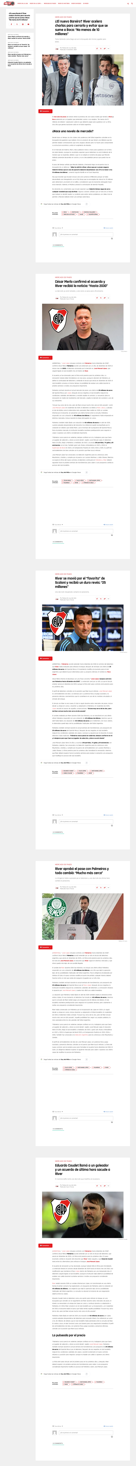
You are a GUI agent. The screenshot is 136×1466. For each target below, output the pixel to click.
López (69, 393)
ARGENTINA (56, 953)
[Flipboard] (22, 24)
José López (66, 363)
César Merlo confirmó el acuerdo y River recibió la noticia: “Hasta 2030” (19, 37)
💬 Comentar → (45, 111)
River (110, 117)
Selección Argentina (81, 1035)
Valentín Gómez (93, 214)
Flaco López (80, 480)
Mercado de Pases (50, 3)
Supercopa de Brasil (58, 448)
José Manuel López (100, 368)
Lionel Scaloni (67, 773)
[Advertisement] (82, 500)
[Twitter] (17, 24)
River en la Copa (35, 3)
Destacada (75, 212)
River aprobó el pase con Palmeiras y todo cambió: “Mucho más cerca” (19, 55)
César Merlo (67, 480)
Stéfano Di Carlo (88, 482)
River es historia (64, 3)
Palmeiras (88, 363)
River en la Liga (23, 3)
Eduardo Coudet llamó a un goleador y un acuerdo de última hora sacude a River (20, 64)
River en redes (76, 3)
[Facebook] (11, 24)
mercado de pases (60, 117)
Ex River (85, 3)
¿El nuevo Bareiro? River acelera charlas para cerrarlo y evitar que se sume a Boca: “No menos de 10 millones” (19, 16)
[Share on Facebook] (97, 48)
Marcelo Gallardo (89, 212)
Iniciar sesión (109, 228)
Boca (54, 119)
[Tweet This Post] (101, 48)
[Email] (28, 24)
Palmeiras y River (101, 460)
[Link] (105, 48)
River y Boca (101, 408)
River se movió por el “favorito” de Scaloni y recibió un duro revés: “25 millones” (19, 46)
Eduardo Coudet (68, 771)
